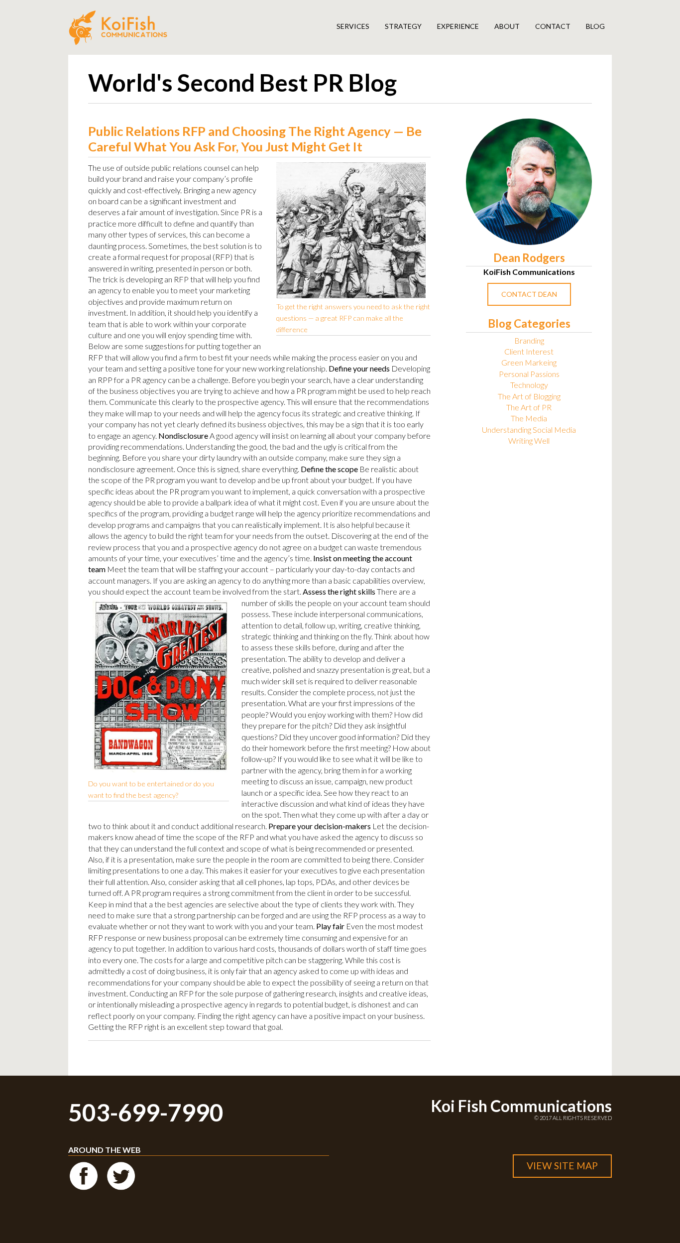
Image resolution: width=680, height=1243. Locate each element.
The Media (529, 418)
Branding (529, 340)
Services (353, 26)
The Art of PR (529, 407)
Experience (458, 26)
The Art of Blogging (529, 396)
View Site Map (562, 1165)
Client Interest (529, 351)
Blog (595, 26)
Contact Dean (529, 294)
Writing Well (529, 440)
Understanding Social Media (529, 429)
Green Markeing (529, 362)
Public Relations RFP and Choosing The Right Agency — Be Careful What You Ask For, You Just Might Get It (255, 139)
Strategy (403, 26)
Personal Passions (529, 373)
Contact (552, 26)
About (507, 26)
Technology (529, 384)
